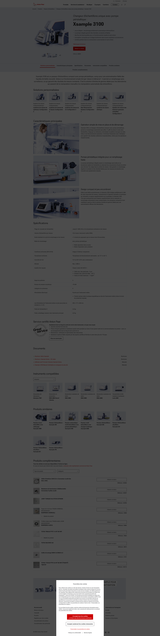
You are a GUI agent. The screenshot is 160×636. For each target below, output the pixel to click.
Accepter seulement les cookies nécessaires (80, 624)
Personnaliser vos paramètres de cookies (80, 629)
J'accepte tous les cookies (80, 617)
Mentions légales (88, 632)
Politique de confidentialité (74, 632)
